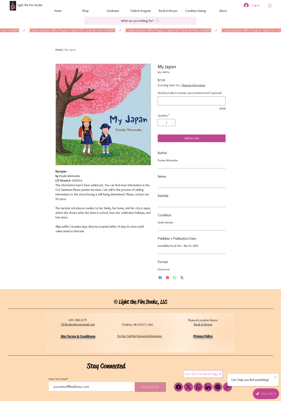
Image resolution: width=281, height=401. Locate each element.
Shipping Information (193, 85)
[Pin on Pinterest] (167, 277)
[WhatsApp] (198, 387)
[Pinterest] (217, 387)
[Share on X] (182, 277)
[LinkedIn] (208, 387)
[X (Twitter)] (188, 387)
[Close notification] (275, 377)
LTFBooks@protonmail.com (78, 324)
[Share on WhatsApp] (174, 277)
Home (59, 50)
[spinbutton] (166, 122)
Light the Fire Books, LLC (143, 301)
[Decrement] (160, 122)
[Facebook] (178, 387)
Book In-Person (203, 324)
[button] (270, 5)
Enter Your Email (58, 379)
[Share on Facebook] (160, 277)
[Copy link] (227, 387)
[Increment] (172, 122)
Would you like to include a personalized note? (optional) (190, 93)
